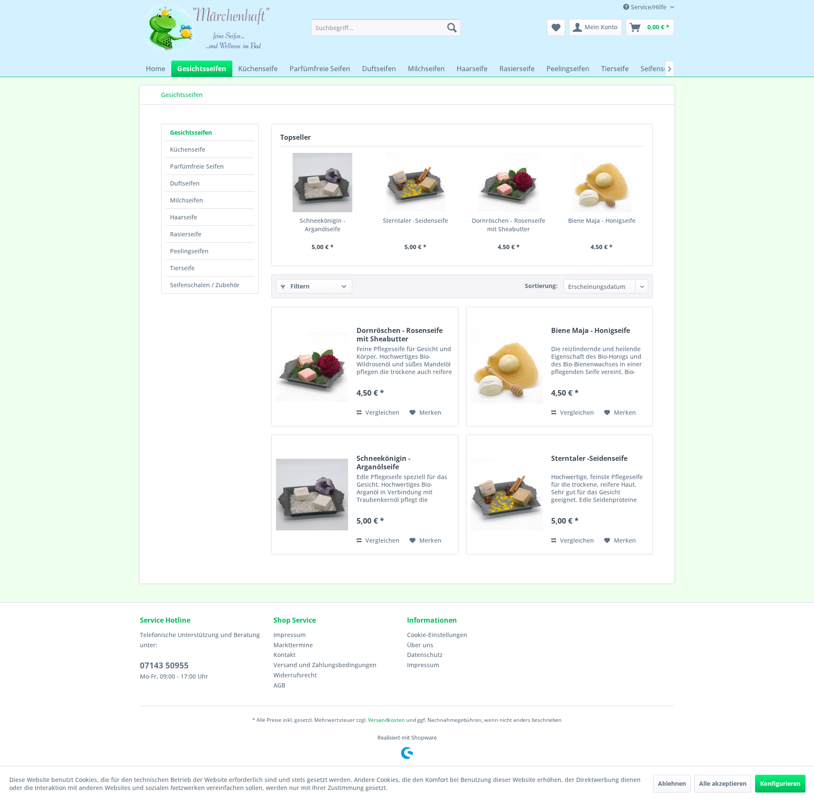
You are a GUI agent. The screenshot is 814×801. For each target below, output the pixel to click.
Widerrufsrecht (295, 675)
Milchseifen (186, 200)
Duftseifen (185, 183)
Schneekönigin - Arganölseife (323, 224)
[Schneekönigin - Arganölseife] (322, 182)
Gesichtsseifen (191, 132)
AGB (279, 685)
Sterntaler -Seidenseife (415, 220)
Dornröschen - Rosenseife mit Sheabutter (508, 224)
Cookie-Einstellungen (437, 635)
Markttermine (293, 645)
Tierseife (182, 268)
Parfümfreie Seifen (197, 166)
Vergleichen (381, 412)
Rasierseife (185, 234)
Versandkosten (386, 719)
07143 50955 (164, 665)
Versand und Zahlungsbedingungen (324, 665)
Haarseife (183, 217)
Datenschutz (425, 655)
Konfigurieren (780, 783)
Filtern (299, 286)
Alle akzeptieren (723, 783)
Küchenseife (187, 149)
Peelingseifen (189, 251)
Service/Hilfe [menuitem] (648, 7)
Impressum (289, 635)
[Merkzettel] (556, 27)
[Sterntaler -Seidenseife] (416, 182)
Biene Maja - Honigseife (602, 220)
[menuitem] (386, 27)
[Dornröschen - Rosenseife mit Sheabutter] (508, 182)
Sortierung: (541, 286)
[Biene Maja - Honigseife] (602, 182)
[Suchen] (452, 27)
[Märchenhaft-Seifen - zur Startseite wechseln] (208, 30)
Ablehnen (672, 783)
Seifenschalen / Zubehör (205, 285)
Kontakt (284, 655)
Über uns (420, 645)
